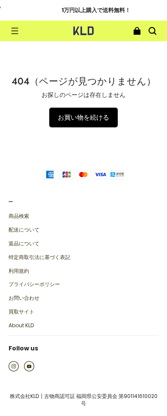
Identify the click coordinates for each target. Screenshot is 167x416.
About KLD (21, 325)
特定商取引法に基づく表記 (39, 257)
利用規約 (19, 271)
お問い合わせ (24, 298)
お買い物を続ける (83, 117)
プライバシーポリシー (34, 284)
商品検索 (19, 216)
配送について (24, 229)
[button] (15, 31)
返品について (24, 243)
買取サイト (21, 311)
